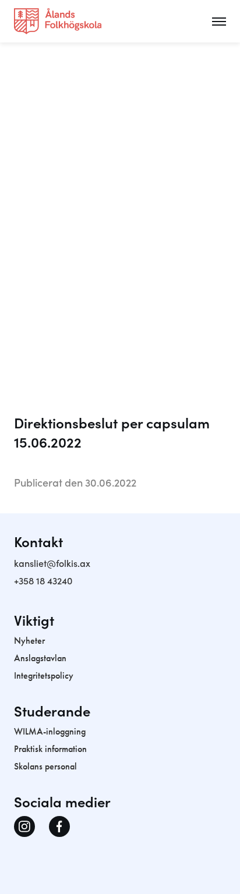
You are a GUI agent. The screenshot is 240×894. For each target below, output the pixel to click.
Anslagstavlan (40, 658)
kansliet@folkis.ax (52, 562)
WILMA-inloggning (50, 731)
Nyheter (29, 640)
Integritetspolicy (43, 675)
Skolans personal (45, 766)
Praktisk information (50, 749)
